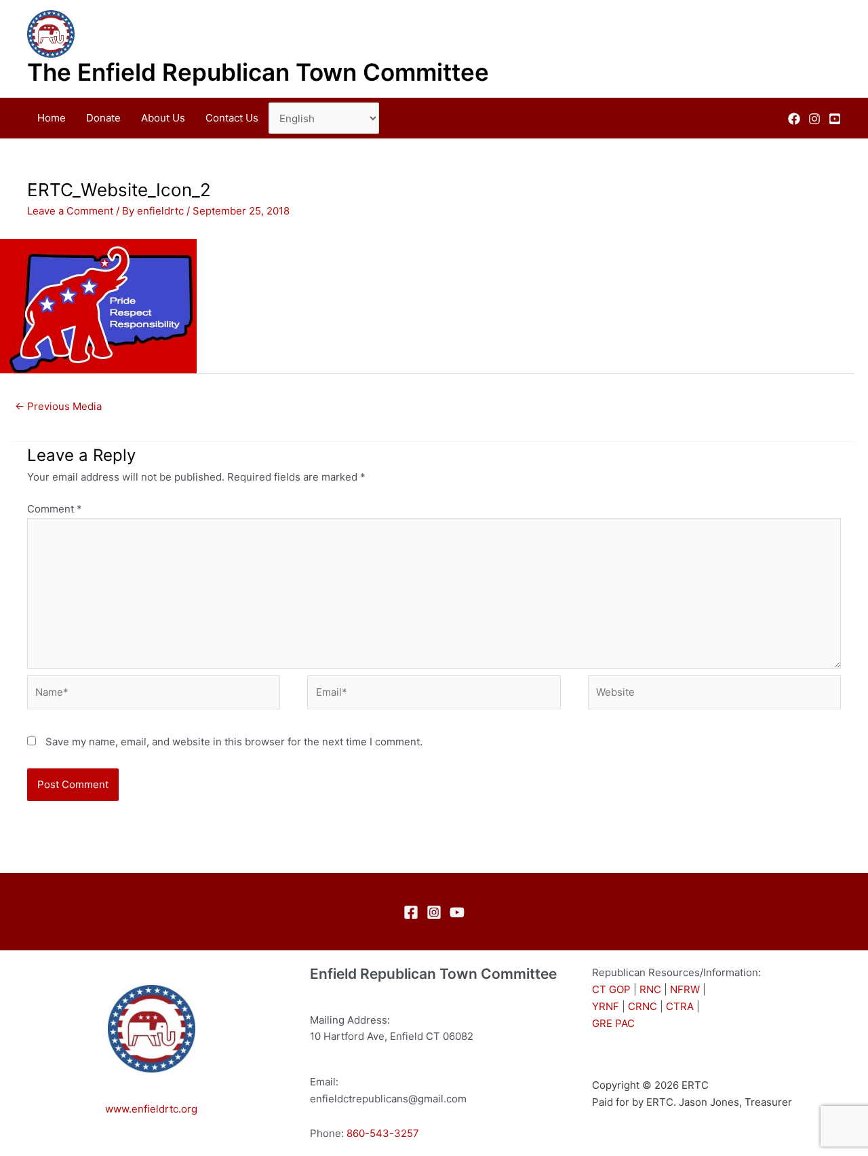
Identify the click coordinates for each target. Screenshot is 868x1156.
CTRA (680, 1006)
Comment (54, 508)
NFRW (685, 989)
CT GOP (611, 989)
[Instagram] (814, 119)
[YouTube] (835, 119)
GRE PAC (613, 1023)
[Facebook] (794, 119)
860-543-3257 (383, 1133)
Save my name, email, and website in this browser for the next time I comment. (233, 741)
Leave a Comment (70, 210)
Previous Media (58, 406)
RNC (650, 989)
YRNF (605, 1006)
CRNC (642, 1006)
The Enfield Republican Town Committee (258, 72)
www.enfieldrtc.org (151, 1108)
